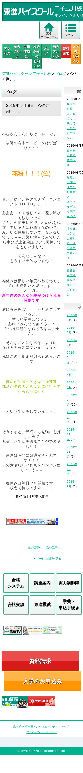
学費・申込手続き (69, 604)
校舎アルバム (56, 51)
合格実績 (16, 604)
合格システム (16, 582)
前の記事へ (35, 547)
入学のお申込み (42, 681)
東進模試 (42, 604)
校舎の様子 (17, 51)
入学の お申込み (76, 54)
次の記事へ (53, 547)
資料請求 (66, 51)
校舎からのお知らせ (36, 56)
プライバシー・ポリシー (41, 732)
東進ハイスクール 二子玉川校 (26, 74)
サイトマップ (60, 726)
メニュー (70, 35)
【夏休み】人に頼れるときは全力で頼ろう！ (71, 243)
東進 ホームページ (49, 35)
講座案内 (42, 583)
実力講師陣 (69, 583)
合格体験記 (27, 51)
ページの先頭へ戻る (48, 558)
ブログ (46, 51)
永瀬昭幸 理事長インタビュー (31, 726)
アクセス (7, 51)
